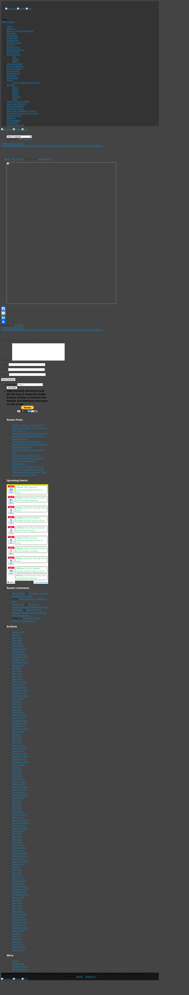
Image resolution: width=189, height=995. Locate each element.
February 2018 (19, 914)
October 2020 (19, 825)
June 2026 (17, 637)
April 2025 (17, 676)
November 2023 (20, 723)
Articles (15, 59)
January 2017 (18, 950)
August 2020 (18, 831)
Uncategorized (44, 159)
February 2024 (19, 715)
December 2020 (20, 820)
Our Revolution (13, 120)
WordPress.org (19, 969)
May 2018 (17, 905)
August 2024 (18, 698)
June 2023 (17, 737)
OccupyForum (13, 71)
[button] (11, 582)
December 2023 (20, 720)
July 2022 (16, 767)
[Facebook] (11, 9)
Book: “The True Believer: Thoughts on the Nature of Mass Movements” (29, 613)
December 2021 (20, 786)
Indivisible (11, 33)
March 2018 (18, 911)
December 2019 (20, 853)
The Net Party (13, 52)
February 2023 (19, 748)
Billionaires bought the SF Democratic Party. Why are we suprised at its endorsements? (30, 436)
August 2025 (18, 665)
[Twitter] (21, 9)
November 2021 (20, 789)
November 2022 (20, 756)
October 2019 (19, 858)
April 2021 (17, 809)
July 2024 (16, 701)
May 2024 (17, 706)
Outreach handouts (15, 50)
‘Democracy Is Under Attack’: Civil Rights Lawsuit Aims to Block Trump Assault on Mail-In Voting (29, 472)
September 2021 (20, 795)
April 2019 (17, 875)
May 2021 (17, 806)
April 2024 (17, 709)
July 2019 (16, 867)
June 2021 (17, 803)
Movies (15, 92)
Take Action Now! (14, 115)
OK (12, 388)
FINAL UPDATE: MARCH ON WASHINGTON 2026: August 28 (27, 457)
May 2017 (17, 938)
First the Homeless (15, 66)
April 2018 (17, 908)
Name (4, 364)
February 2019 (19, 880)
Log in (15, 960)
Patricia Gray (13, 78)
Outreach (11, 45)
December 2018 (20, 886)
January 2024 (18, 717)
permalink (18, 325)
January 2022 (18, 784)
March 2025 (18, 679)
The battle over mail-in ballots (26, 441)
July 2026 (16, 634)
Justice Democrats (15, 125)
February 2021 (19, 814)
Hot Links (11, 85)
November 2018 (20, 889)
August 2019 (18, 864)
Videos (15, 61)
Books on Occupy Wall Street (20, 31)
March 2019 (18, 878)
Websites (16, 97)
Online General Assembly (18, 101)
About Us (11, 29)
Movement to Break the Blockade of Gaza (29, 594)
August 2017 (18, 930)
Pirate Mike (12, 76)
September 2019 (20, 861)
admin (7, 159)
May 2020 (17, 839)
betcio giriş (17, 610)
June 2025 (17, 670)
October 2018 (19, 891)
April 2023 (17, 742)
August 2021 (18, 797)
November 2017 (20, 922)
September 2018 (20, 894)
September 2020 (20, 828)
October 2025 (19, 659)
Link (14, 57)
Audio (14, 99)
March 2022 (18, 778)
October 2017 (19, 925)
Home (9, 26)
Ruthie (9, 80)
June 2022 (17, 770)
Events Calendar (14, 43)
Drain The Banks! (14, 68)
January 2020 (18, 850)
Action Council (13, 47)
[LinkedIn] (56, 317)
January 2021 (18, 817)
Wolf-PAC (11, 118)
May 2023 (17, 739)
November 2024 (20, 690)
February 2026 (19, 648)
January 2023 (18, 750)
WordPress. (90, 977)
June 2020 (17, 836)
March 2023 (18, 745)
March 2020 (18, 844)
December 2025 (20, 654)
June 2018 (17, 903)
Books (15, 87)
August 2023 (18, 731)
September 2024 (20, 695)
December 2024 (20, 687)
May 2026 (17, 640)
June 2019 (17, 869)
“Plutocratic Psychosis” (12, 143)
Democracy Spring (15, 108)
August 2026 (18, 632)
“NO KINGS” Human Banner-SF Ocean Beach (26, 619)
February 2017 (19, 947)
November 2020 (20, 822)
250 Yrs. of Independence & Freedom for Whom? (30, 606)
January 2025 (18, 684)
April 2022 (17, 775)
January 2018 (18, 916)
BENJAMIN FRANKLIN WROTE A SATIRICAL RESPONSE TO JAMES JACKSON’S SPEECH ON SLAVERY (52, 146)
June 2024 (17, 703)
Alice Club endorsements (24, 461)
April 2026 (17, 643)
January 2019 (18, 883)
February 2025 (19, 681)
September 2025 (20, 662)
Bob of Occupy (13, 73)
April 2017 (17, 941)
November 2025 (20, 657)
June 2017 (17, 936)
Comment (6, 360)
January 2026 (18, 651)
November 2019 (20, 856)
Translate (28, 139)
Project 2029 (12, 38)
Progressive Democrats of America (22, 113)
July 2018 (16, 900)
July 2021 (16, 800)
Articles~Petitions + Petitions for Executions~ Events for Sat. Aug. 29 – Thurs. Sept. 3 (30, 428)
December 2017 (20, 919)
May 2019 (17, 872)
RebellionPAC (13, 123)
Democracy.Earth (15, 64)
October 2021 (19, 792)
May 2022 (17, 773)
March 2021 (18, 811)
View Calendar (40, 582)
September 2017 (20, 927)
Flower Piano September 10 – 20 (28, 466)
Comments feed (20, 966)
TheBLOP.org (13, 40)
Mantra (79, 977)
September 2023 (20, 728)
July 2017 (16, 933)
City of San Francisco (16, 104)
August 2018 (18, 897)
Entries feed (18, 963)
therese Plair (18, 604)
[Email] (56, 313)
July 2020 (16, 833)
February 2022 (19, 781)
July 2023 (16, 734)
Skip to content (8, 22)
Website (4, 374)
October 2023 (19, 726)
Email (4, 369)
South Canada (18, 463)
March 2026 (18, 645)
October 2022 (19, 759)
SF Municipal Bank (15, 106)
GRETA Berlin (18, 593)
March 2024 (18, 712)
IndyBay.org (12, 36)
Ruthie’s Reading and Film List (26, 83)
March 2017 (18, 944)
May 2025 (17, 673)
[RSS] (29, 9)
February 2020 (19, 847)
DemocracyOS (13, 54)
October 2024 (19, 692)
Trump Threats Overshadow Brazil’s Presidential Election (29, 446)
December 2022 (20, 753)
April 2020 (17, 842)
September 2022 (20, 762)
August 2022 (18, 764)
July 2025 (16, 668)
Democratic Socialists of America (22, 111)
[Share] (56, 322)
